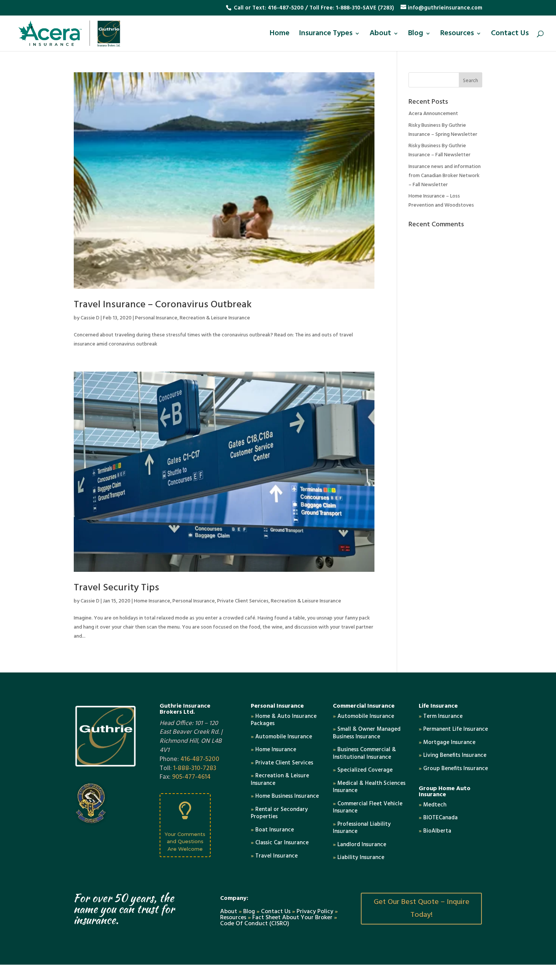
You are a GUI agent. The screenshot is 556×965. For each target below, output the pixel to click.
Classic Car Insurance (280, 842)
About (380, 35)
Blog (415, 35)
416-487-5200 (286, 7)
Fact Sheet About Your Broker (293, 918)
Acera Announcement (433, 113)
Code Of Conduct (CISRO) (254, 924)
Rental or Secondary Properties (279, 813)
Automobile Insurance (281, 736)
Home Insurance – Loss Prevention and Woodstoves (441, 201)
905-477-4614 (191, 777)
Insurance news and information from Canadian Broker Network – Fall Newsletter (444, 175)
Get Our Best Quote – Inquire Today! (421, 908)
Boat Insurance (272, 829)
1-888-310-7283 (194, 768)
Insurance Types (326, 35)
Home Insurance (152, 601)
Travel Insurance (274, 856)
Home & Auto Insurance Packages (284, 720)
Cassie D (90, 318)
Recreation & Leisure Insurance (215, 318)
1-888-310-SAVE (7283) (365, 7)
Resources (457, 35)
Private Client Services (243, 601)
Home (279, 35)
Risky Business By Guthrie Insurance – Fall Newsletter (439, 150)
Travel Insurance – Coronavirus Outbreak (163, 305)
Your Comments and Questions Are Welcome (185, 841)
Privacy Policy (315, 912)
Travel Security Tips (116, 588)
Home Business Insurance (285, 796)
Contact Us (510, 35)
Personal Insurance (156, 318)
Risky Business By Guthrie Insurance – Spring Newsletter (442, 130)
